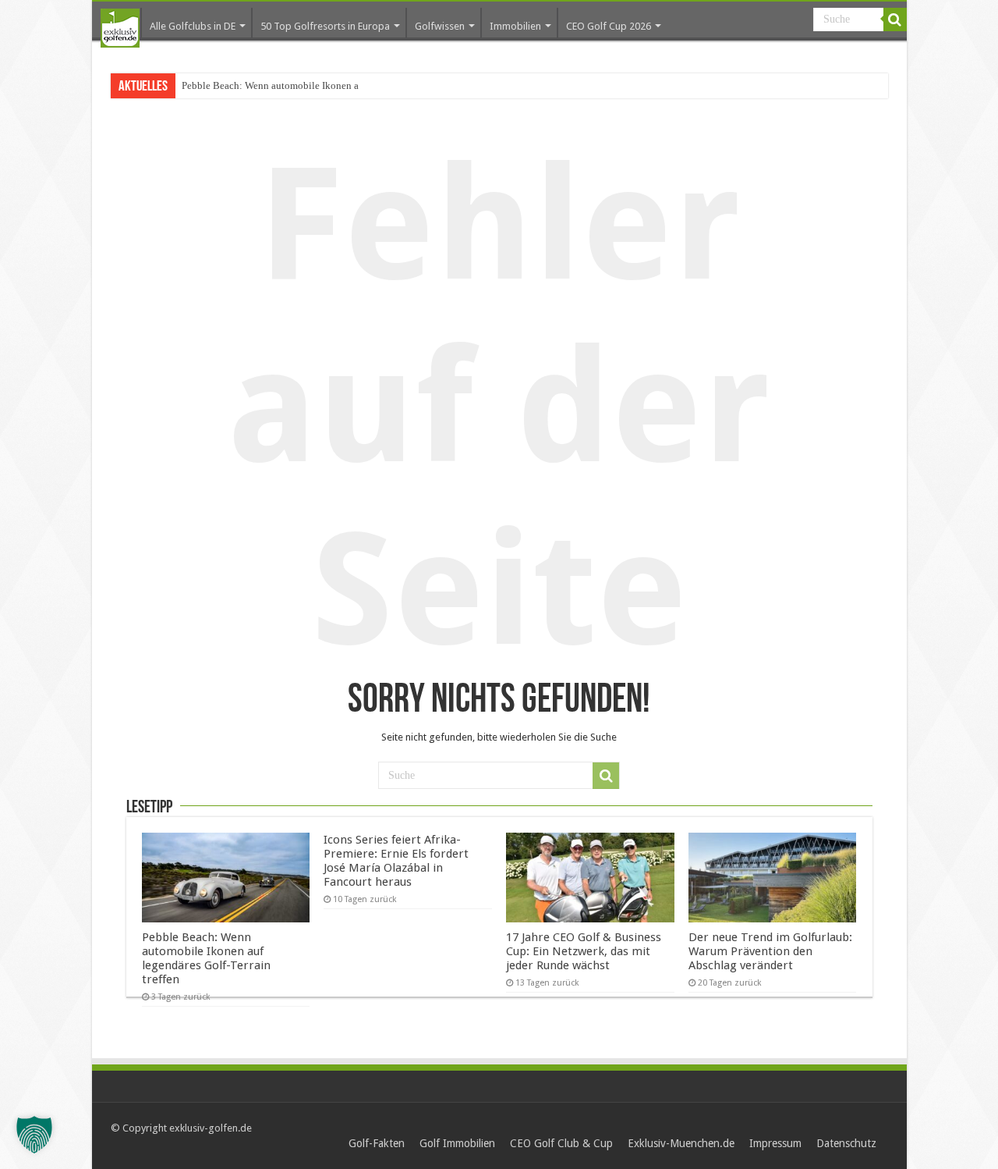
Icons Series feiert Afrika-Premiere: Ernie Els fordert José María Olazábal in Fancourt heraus (396, 861)
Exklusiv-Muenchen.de (681, 1143)
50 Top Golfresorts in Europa (325, 26)
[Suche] (895, 19)
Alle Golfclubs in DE (192, 26)
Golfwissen (440, 26)
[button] (34, 1134)
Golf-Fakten (377, 1143)
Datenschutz (846, 1143)
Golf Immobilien (457, 1143)
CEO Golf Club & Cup (561, 1143)
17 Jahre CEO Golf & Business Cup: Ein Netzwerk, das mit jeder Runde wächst (583, 951)
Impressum (775, 1143)
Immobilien (515, 26)
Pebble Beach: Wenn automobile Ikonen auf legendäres (298, 85)
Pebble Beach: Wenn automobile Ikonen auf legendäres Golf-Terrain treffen (206, 958)
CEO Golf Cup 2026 (608, 26)
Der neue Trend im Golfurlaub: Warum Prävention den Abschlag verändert (770, 951)
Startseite (120, 28)
